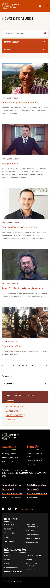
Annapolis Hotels (8, 497)
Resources (10, 401)
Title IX (7, 537)
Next (45, 366)
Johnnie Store (32, 542)
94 (27, 366)
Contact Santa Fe (33, 489)
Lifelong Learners (33, 556)
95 (31, 366)
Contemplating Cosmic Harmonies (20, 102)
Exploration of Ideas (12, 346)
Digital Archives (13, 407)
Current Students (11, 568)
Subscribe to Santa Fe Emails (37, 493)
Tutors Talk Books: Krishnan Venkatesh (22, 288)
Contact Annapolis (8, 489)
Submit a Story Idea (14, 415)
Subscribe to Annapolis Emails (12, 493)
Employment (9, 525)
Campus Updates (32, 534)
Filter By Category (11, 42)
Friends (29, 560)
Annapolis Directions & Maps (11, 485)
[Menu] (40, 5)
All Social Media (13, 411)
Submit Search (45, 33)
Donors (7, 560)
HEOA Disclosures (11, 541)
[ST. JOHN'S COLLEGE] (10, 6)
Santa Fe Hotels (32, 497)
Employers (30, 569)
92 (18, 366)
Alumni (7, 556)
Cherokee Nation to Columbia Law (19, 227)
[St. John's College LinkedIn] (16, 509)
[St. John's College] (25, 436)
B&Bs (19, 497)
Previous (3, 366)
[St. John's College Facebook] (3, 509)
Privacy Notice (10, 533)
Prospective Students (13, 572)
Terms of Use (9, 529)
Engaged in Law (10, 163)
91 (14, 366)
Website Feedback (33, 538)
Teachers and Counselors (31, 564)
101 (40, 366)
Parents (7, 564)
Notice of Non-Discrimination (32, 525)
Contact (9, 419)
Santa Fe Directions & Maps (36, 485)
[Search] (47, 6)
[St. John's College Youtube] (10, 509)
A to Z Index (31, 530)
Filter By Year (9, 49)
